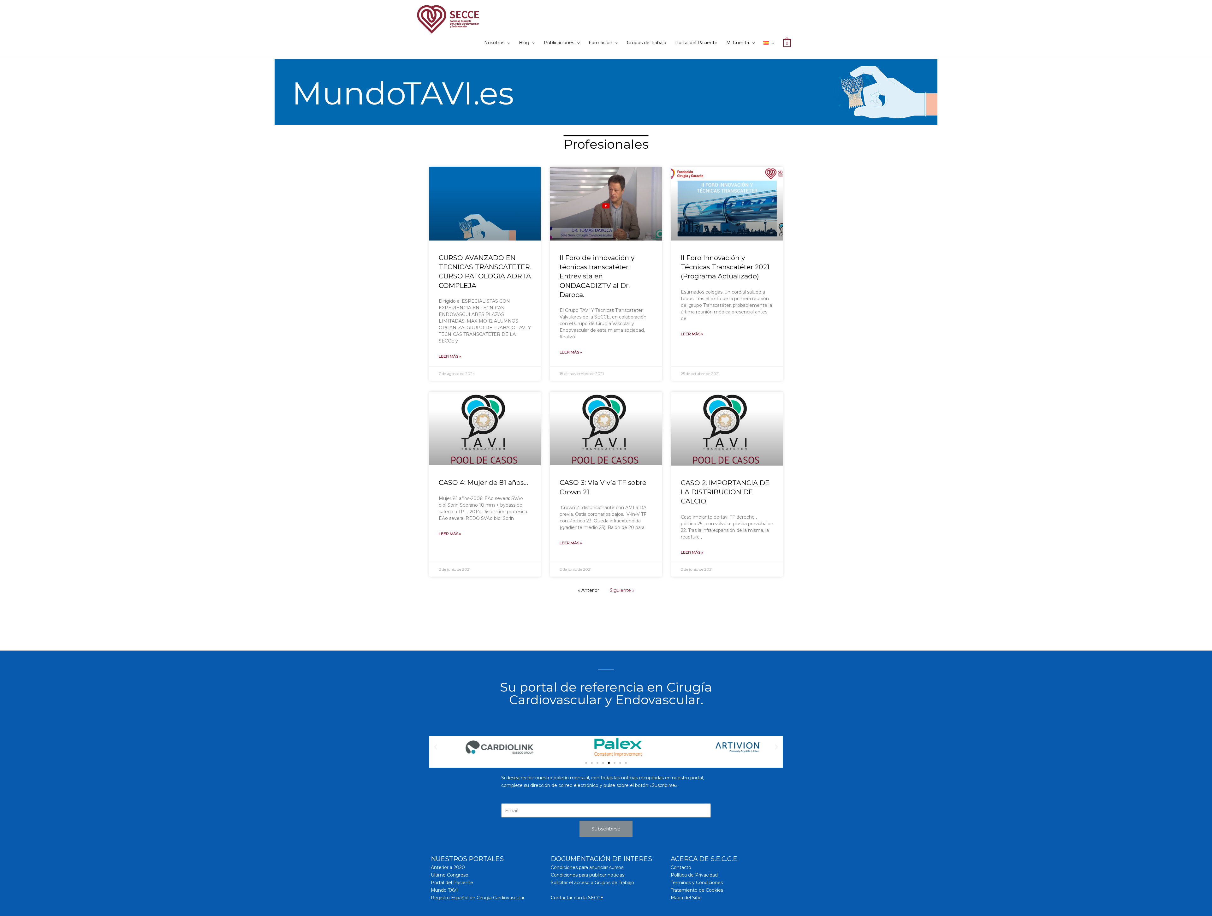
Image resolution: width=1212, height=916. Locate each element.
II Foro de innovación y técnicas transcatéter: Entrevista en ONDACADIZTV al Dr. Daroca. (597, 276)
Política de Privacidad (694, 875)
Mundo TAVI (444, 890)
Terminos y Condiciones (697, 882)
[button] (586, 763)
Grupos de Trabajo (646, 42)
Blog (524, 42)
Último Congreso (449, 875)
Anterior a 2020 (448, 867)
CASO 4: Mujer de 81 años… (483, 482)
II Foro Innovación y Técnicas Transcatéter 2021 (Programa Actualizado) (725, 267)
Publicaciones (559, 42)
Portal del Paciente (696, 42)
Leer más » (450, 356)
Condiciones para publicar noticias (587, 875)
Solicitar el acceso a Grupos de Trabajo (592, 882)
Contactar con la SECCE (577, 898)
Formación (600, 42)
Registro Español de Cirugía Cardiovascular (478, 898)
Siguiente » (622, 590)
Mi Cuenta (737, 42)
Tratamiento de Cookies (697, 890)
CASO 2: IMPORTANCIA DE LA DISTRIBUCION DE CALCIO (725, 492)
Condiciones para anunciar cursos (587, 867)
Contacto (681, 867)
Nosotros (494, 42)
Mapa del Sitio (686, 898)
